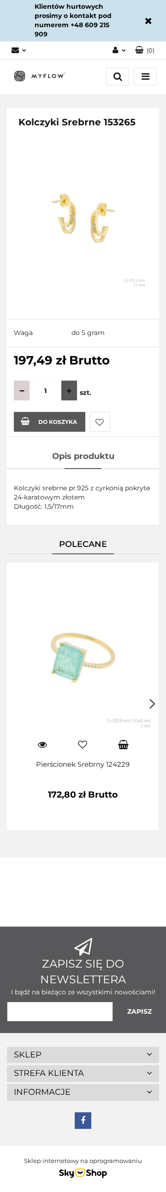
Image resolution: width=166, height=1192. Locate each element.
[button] (144, 50)
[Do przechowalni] (100, 422)
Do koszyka (57, 421)
